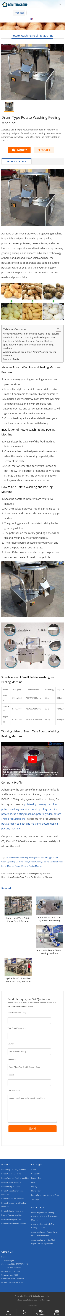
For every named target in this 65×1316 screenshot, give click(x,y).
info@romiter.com (15, 1282)
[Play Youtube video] (32, 759)
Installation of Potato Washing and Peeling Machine (29, 337)
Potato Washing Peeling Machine (32, 35)
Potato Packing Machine (11, 1219)
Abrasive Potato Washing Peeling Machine (25, 857)
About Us (45, 12)
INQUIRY (21, 150)
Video (32, 12)
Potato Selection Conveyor (12, 1211)
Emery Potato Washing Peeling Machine (40, 861)
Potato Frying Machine (10, 1186)
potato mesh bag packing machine (21, 823)
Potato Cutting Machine (11, 1182)
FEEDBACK (44, 150)
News (58, 12)
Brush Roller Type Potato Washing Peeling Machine (28, 873)
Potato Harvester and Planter (13, 1223)
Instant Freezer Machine (11, 1215)
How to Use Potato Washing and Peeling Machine (28, 341)
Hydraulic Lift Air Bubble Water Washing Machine (18, 980)
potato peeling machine (44, 809)
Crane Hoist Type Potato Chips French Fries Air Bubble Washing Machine (18, 920)
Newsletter (36, 1190)
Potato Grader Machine (11, 1173)
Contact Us (8, 19)
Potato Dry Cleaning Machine (13, 1169)
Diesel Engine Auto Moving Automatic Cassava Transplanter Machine (45, 1216)
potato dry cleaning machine (40, 804)
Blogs (22, 19)
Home (6, 12)
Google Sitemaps (30, 1300)
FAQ (33, 1182)
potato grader (44, 814)
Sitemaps (35, 1199)
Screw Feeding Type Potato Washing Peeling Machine (30, 877)
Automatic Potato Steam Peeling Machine (49, 952)
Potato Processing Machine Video (45, 1195)
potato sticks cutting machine (18, 814)
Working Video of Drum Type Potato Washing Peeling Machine (29, 353)
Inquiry (34, 1186)
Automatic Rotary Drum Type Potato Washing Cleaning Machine (49, 919)
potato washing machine (15, 809)
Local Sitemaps (43, 1300)
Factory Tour (36, 1178)
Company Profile (11, 359)
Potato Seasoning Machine (12, 1198)
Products (19, 12)
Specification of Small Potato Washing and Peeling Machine (28, 346)
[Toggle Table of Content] (56, 329)
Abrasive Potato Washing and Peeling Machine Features (31, 333)
